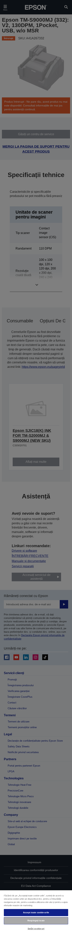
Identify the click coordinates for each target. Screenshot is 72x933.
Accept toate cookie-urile (36, 912)
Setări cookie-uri (36, 928)
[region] (36, 911)
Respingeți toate (36, 920)
